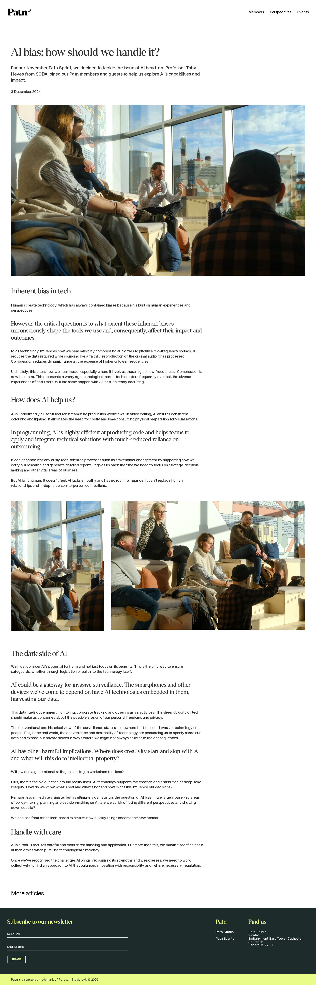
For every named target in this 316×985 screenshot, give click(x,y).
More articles (27, 893)
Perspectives (280, 12)
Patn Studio (225, 932)
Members (256, 12)
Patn (220, 938)
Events (303, 12)
